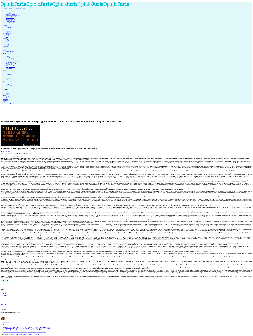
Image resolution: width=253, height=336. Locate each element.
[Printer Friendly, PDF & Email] (5, 281)
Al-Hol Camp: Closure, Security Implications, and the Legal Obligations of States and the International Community (27, 328)
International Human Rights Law (27, 286)
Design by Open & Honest (13, 334)
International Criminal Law (14, 286)
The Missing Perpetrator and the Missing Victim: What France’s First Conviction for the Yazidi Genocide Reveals (26, 327)
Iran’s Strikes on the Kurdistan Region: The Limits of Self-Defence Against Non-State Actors (22, 329)
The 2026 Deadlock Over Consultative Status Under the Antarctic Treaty (18, 330)
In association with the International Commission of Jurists (13, 8)
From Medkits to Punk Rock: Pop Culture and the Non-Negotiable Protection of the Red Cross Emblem (24, 332)
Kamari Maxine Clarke (6, 153)
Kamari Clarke (5, 322)
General (6, 286)
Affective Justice (4, 304)
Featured (2, 286)
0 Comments (7, 151)
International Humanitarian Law (41, 286)
